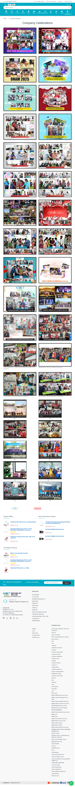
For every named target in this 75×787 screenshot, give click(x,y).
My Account (69, 1)
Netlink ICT (7, 782)
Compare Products (56, 662)
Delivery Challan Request (58, 671)
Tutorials (62, 13)
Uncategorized (35, 618)
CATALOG (54, 645)
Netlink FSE (54, 714)
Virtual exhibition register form (59, 771)
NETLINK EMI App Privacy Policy (59, 705)
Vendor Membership (56, 767)
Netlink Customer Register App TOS (60, 701)
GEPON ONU (35, 605)
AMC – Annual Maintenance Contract (60, 636)
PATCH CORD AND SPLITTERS (39, 612)
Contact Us (23, 13)
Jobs (53, 691)
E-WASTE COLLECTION (57, 675)
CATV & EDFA (35, 597)
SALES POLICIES (55, 743)
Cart (52, 643)
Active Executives (56, 634)
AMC (51, 13)
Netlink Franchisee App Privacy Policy (61, 712)
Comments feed (36, 635)
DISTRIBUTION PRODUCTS (38, 599)
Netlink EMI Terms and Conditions (59, 707)
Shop (61, 1)
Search (69, 7)
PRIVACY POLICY (56, 733)
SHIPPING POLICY (56, 748)
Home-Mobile (55, 686)
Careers (34, 13)
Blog (56, 13)
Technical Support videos (58, 756)
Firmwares (54, 682)
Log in (33, 630)
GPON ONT (35, 609)
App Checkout (55, 639)
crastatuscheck (55, 667)
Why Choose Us (55, 775)
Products (12, 13)
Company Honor (55, 658)
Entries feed (35, 633)
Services (28, 13)
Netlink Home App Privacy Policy (59, 718)
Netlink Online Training (57, 723)
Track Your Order (52, 1)
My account (54, 693)
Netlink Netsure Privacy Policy (59, 720)
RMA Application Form (57, 741)
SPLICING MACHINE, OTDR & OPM (40, 616)
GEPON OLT (35, 603)
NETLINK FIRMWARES (57, 710)
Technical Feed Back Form (58, 754)
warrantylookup (55, 773)
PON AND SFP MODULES (38, 614)
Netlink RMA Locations (57, 725)
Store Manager (55, 752)
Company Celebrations (57, 656)
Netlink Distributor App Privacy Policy (60, 703)
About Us (17, 13)
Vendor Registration (56, 769)
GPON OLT (34, 607)
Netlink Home (55, 716)
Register (34, 628)
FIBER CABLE (35, 601)
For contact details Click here (10, 1)
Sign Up (67, 583)
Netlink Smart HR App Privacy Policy (60, 727)
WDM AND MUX (36, 620)
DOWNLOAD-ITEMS (56, 673)
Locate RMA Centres (39, 1)
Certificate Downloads (57, 647)
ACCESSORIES (35, 594)
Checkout (54, 649)
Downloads (39, 13)
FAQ (53, 680)
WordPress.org (35, 637)
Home (6, 13)
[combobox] (35, 7)
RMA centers (45, 13)
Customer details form (57, 669)
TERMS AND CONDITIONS (58, 762)
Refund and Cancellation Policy (59, 739)
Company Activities (56, 654)
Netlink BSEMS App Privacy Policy (60, 695)
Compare (54, 660)
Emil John (54, 678)
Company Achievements (67, 13)
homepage (54, 688)
